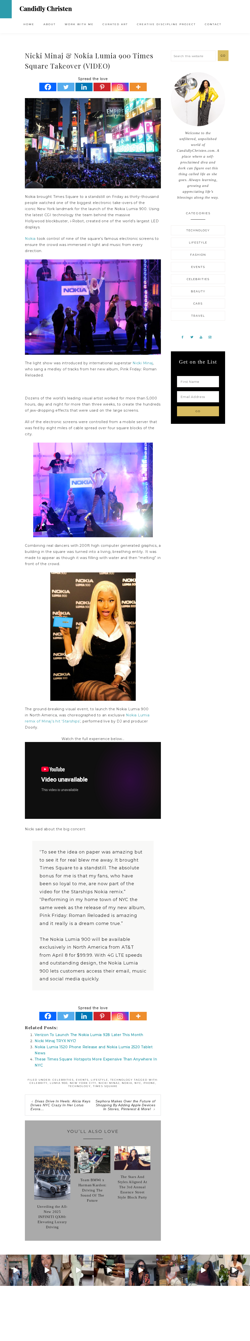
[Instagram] (120, 87)
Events (82, 1079)
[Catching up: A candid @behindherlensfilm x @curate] (140, 1270)
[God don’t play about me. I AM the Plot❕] (78, 1270)
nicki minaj (109, 1083)
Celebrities (63, 1079)
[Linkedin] (84, 87)
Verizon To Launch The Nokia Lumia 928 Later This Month (89, 1035)
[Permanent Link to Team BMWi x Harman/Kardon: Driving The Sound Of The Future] (92, 1172)
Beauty (198, 291)
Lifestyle (99, 1079)
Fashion (198, 254)
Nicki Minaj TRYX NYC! (55, 1041)
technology (79, 1086)
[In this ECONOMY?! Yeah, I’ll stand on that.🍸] (203, 1270)
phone (149, 1083)
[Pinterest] (102, 87)
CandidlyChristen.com (45, 9)
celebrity (39, 1083)
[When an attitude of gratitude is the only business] (15, 1270)
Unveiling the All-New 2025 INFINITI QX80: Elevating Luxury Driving (52, 1217)
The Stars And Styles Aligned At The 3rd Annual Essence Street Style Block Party (132, 1187)
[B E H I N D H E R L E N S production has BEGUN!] (172, 1270)
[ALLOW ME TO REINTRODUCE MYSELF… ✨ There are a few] (46, 1270)
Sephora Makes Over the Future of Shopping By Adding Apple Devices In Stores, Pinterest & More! (125, 1105)
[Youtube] (203, 337)
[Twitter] (65, 87)
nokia (127, 1083)
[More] (138, 87)
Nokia (30, 238)
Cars (198, 303)
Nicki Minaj (143, 363)
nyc (138, 1083)
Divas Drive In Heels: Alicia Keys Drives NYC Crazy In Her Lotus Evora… (61, 1105)
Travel (198, 315)
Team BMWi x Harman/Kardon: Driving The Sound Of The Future (92, 1190)
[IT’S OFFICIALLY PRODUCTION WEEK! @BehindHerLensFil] (234, 1270)
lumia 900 (59, 1083)
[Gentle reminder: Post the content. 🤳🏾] (109, 1270)
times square (105, 1086)
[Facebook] (47, 87)
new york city (83, 1083)
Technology (121, 1079)
